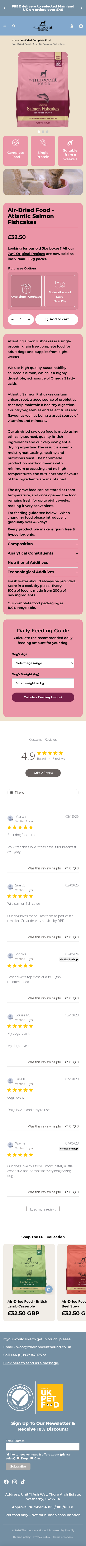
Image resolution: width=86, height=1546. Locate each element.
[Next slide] (81, 8)
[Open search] (13, 26)
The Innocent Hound (35, 1530)
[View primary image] (39, 131)
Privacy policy (41, 1537)
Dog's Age (19, 654)
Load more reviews (43, 1209)
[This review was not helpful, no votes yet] (74, 868)
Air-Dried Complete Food (36, 40)
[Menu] (5, 26)
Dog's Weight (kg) (25, 674)
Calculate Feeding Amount (43, 697)
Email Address (15, 1440)
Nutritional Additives (28, 562)
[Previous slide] (4, 8)
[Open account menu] (71, 26)
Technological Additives (31, 572)
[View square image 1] (43, 131)
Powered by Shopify (61, 1530)
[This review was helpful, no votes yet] (66, 868)
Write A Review (43, 773)
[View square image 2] (47, 131)
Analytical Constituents (30, 553)
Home (15, 40)
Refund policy (21, 1537)
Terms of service (63, 1537)
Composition (20, 544)
